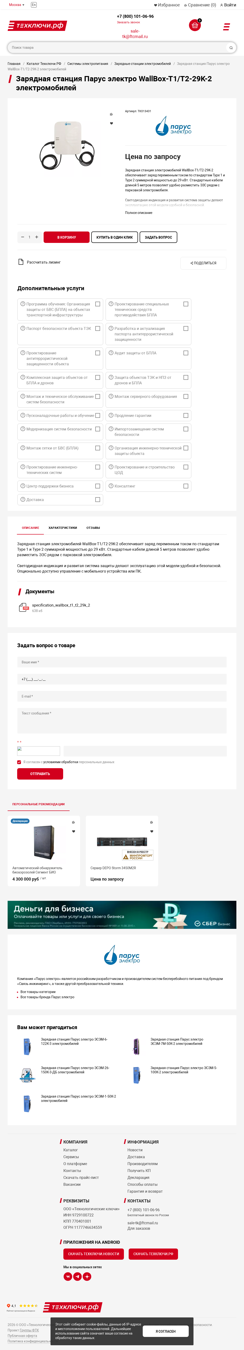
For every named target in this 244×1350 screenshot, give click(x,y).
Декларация (20, 821)
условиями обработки (60, 762)
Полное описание (138, 213)
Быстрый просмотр (44, 842)
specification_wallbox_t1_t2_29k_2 (61, 605)
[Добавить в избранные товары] (73, 831)
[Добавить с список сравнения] (73, 822)
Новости (134, 1150)
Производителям (142, 1164)
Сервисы (71, 1157)
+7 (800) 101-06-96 (135, 19)
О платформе (75, 1164)
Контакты (72, 1170)
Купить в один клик (115, 237)
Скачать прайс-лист (81, 1177)
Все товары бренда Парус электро (47, 997)
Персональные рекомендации (38, 804)
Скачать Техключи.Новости (93, 1254)
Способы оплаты (142, 1184)
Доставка (136, 1157)
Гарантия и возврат (145, 1191)
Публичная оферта (22, 1336)
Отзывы (93, 528)
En (34, 5)
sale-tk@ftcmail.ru (135, 34)
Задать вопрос (158, 237)
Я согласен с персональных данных (68, 762)
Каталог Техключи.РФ (44, 64)
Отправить (40, 774)
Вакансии (72, 1184)
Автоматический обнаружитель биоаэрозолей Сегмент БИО (37, 870)
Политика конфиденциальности (33, 1341)
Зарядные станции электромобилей (142, 64)
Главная (14, 64)
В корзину (66, 237)
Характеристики (63, 528)
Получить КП (139, 1170)
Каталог (70, 1150)
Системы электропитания (87, 64)
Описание (30, 528)
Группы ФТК (29, 1330)
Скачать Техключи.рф (153, 1254)
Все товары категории (38, 992)
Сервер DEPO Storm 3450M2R (113, 868)
